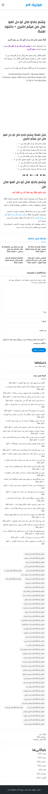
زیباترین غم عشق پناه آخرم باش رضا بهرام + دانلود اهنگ (24, 411)
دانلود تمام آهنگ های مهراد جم (35, 687)
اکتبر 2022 (42, 770)
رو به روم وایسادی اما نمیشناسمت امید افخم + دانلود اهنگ (23, 450)
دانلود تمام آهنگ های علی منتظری (34, 633)
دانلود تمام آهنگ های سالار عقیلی (34, 599)
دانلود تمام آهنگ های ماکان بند (35, 645)
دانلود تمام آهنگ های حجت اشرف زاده (32, 575)
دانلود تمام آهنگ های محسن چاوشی (33, 653)
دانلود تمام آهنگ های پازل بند (35, 707)
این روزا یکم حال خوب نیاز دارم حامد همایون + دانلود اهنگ (23, 521)
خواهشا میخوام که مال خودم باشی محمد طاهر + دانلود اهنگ (13, 260)
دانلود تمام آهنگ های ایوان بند (13, 570)
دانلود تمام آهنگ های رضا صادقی (34, 587)
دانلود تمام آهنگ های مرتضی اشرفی (33, 662)
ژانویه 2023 (42, 758)
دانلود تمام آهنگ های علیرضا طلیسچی (32, 620)
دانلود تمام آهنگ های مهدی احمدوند (33, 682)
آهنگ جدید (42, 734)
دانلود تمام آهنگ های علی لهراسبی (33, 628)
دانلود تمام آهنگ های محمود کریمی (33, 657)
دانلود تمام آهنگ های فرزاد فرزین (34, 641)
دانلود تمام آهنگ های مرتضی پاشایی (33, 670)
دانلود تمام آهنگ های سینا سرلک (34, 612)
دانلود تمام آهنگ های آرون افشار (34, 554)
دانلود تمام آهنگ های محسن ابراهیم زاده (32, 649)
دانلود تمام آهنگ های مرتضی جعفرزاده (32, 666)
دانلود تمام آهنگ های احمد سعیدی (34, 558)
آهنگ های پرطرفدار (39, 739)
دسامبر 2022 (41, 762)
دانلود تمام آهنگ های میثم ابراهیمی (33, 691)
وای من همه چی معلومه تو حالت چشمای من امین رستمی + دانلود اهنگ (12, 249)
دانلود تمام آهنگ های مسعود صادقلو (33, 674)
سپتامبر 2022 (41, 774)
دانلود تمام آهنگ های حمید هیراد (34, 579)
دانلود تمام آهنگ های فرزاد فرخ (34, 637)
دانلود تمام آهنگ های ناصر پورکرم (34, 699)
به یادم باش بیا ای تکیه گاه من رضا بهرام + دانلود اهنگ (25, 400)
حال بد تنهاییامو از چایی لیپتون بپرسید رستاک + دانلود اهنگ (24, 393)
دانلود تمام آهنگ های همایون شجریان (33, 703)
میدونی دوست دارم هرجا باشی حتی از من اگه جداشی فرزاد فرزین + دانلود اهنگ (35, 260)
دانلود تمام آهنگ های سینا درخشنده (33, 608)
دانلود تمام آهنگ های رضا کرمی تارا (33, 595)
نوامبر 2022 (42, 766)
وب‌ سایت (43, 330)
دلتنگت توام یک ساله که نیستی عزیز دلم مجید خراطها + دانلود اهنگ (35, 249)
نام (44, 312)
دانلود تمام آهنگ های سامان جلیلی (34, 604)
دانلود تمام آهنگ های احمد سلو (35, 562)
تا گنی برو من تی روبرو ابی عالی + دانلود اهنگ (28, 537)
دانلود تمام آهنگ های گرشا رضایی (34, 720)
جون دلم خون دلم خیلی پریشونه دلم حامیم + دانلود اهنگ (24, 427)
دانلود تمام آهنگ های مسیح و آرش (34, 678)
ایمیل (43, 321)
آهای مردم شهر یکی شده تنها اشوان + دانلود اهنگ (26, 383)
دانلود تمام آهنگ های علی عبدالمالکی (33, 624)
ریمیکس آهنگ (41, 737)
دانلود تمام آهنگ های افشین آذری (34, 566)
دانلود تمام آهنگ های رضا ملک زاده (34, 591)
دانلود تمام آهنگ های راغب (13, 579)
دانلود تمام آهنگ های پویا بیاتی (14, 707)
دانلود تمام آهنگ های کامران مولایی (33, 711)
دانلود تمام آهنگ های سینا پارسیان (34, 616)
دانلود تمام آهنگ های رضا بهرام (35, 583)
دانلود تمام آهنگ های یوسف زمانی (34, 724)
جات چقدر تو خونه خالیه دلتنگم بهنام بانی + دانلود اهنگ (25, 504)
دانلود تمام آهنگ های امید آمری (35, 570)
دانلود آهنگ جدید (40, 366)
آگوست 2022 (41, 778)
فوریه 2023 (42, 753)
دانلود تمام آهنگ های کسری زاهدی (34, 716)
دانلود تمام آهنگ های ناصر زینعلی (34, 695)
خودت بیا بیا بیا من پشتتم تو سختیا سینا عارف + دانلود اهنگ (23, 397)
